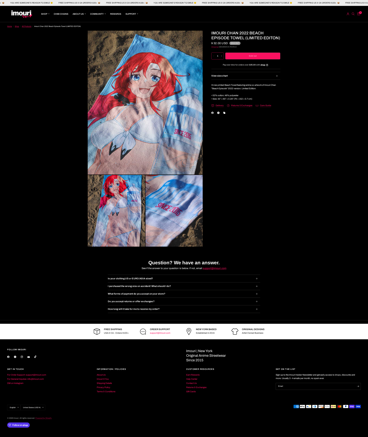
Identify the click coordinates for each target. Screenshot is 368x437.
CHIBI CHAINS (61, 14)
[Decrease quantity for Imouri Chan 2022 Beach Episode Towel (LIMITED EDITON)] (213, 56)
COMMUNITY (97, 14)
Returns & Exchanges (196, 387)
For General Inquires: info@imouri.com (25, 379)
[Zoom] (196, 36)
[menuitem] (45, 14)
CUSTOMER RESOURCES (200, 369)
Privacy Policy (103, 387)
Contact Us (191, 383)
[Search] (353, 14)
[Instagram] (24, 357)
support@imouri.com (214, 268)
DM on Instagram (15, 383)
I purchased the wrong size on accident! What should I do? (139, 286)
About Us (101, 375)
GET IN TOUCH (15, 369)
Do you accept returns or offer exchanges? (131, 301)
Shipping (214, 47)
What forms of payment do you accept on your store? (136, 294)
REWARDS (115, 14)
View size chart (219, 76)
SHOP (44, 14)
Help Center (191, 379)
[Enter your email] (358, 386)
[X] (219, 113)
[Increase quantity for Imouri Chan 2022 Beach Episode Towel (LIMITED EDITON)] (221, 56)
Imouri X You (103, 379)
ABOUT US (78, 14)
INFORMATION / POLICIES (111, 369)
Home (9, 26)
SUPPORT (130, 14)
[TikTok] (37, 357)
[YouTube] (30, 357)
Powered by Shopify (43, 418)
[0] (358, 14)
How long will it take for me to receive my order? (134, 309)
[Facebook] (213, 113)
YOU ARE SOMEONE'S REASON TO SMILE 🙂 (151, 3)
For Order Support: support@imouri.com (26, 375)
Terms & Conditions (106, 391)
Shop (17, 26)
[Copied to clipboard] (225, 113)
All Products (26, 26)
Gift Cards (191, 391)
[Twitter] (17, 357)
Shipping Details (104, 383)
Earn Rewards (193, 375)
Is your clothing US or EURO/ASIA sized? (130, 278)
